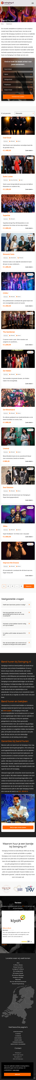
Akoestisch (13, 257)
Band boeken (18, 1037)
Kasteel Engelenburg (18, 983)
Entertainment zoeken (18, 96)
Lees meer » (29, 150)
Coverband (18, 1035)
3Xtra (5, 526)
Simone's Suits (8, 254)
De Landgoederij (18, 971)
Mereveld (18, 979)
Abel (18, 963)
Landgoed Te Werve (18, 969)
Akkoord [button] (17, 1074)
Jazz (21, 180)
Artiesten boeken (18, 1031)
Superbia (6, 215)
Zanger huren (18, 1040)
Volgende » (29, 586)
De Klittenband (9, 410)
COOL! (5, 293)
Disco (19, 141)
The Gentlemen (9, 332)
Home (2, 24)
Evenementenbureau (18, 1042)
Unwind (6, 449)
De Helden (7, 371)
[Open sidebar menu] (32, 3)
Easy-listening (14, 180)
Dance (19, 296)
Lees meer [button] (16, 1070)
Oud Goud (7, 138)
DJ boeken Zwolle (18, 973)
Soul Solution (8, 487)
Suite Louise (8, 177)
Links (34, 1078)
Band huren (9, 24)
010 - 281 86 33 (23, 791)
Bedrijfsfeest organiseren (18, 1044)
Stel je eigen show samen (18, 827)
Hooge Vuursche (18, 967)
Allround (13, 141)
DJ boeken (18, 1033)
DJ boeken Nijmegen (18, 975)
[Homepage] (7, 3)
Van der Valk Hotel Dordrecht (18, 981)
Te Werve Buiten (18, 965)
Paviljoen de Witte (18, 977)
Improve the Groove (11, 563)
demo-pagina (7, 710)
